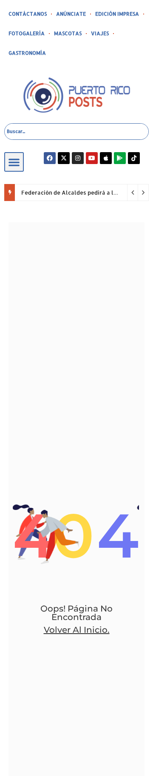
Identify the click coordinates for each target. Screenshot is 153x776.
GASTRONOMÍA (27, 53)
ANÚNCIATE (71, 14)
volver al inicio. (77, 630)
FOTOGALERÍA (26, 33)
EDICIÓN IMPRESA (117, 14)
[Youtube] (92, 158)
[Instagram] (78, 158)
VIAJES (100, 33)
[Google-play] (120, 158)
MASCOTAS (68, 33)
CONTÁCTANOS (27, 14)
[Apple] (106, 158)
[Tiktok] (134, 158)
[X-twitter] (64, 158)
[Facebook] (50, 158)
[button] (14, 162)
